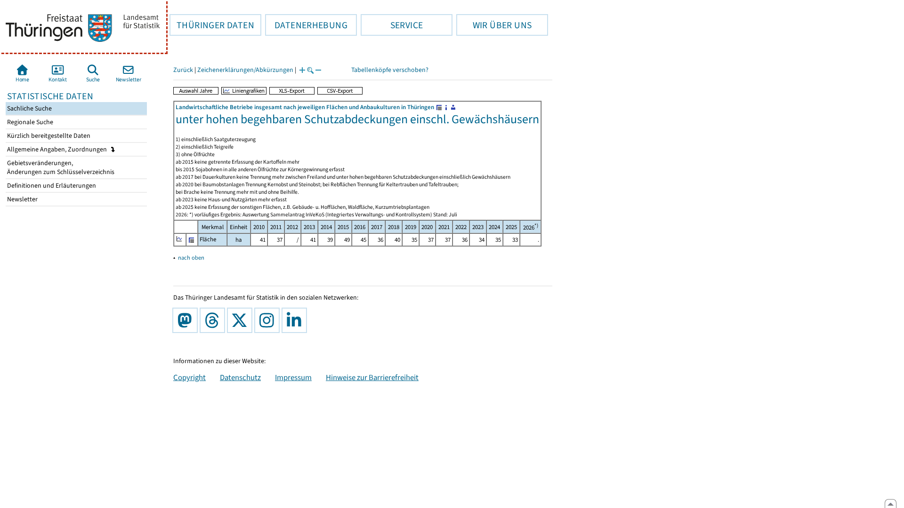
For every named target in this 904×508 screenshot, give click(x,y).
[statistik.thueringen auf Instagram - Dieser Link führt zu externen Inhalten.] (268, 320)
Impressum (293, 377)
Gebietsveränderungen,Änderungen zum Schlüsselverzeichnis (60, 167)
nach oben (191, 258)
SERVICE (392, 25)
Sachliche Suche (29, 108)
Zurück (183, 69)
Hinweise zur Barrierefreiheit (372, 377)
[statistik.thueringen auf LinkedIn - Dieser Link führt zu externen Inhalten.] (296, 320)
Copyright (189, 377)
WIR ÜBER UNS (494, 25)
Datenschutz (240, 377)
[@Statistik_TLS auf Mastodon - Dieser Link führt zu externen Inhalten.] (187, 320)
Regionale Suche (29, 122)
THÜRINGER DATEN (212, 25)
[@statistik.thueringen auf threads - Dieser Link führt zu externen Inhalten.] (214, 320)
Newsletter (22, 199)
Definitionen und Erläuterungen (51, 185)
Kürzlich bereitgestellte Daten (48, 135)
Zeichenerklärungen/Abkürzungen (245, 69)
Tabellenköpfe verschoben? (389, 69)
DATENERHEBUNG (306, 25)
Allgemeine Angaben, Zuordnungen (58, 149)
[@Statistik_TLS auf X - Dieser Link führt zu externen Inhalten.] (241, 320)
